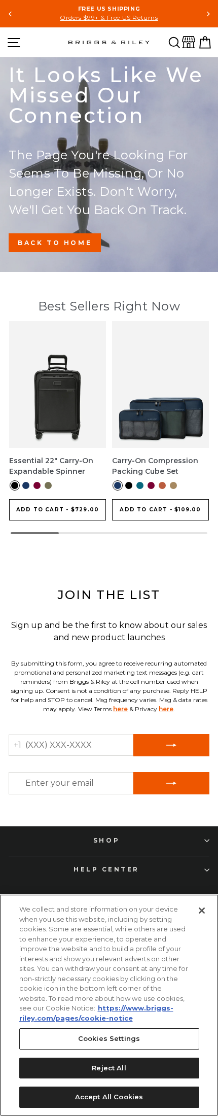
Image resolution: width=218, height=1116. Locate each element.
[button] (174, 42)
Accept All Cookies (109, 1097)
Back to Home (55, 243)
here (120, 709)
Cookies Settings (109, 1038)
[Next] (207, 14)
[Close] (202, 910)
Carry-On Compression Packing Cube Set (155, 466)
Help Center (106, 869)
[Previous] (10, 14)
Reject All (109, 1068)
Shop (106, 840)
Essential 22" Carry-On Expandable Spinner (51, 466)
